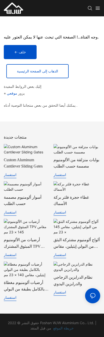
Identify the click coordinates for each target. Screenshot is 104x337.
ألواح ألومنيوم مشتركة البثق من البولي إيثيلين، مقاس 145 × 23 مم (77, 243)
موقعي (12, 93)
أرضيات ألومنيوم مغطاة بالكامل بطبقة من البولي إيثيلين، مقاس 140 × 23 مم (26, 286)
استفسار (10, 175)
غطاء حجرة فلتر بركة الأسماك (71, 200)
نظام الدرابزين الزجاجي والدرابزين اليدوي (73, 280)
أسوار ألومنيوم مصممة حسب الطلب (22, 200)
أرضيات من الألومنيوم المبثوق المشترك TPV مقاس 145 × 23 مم (22, 243)
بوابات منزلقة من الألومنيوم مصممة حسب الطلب (76, 163)
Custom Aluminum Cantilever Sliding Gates (23, 163)
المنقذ (34, 328)
